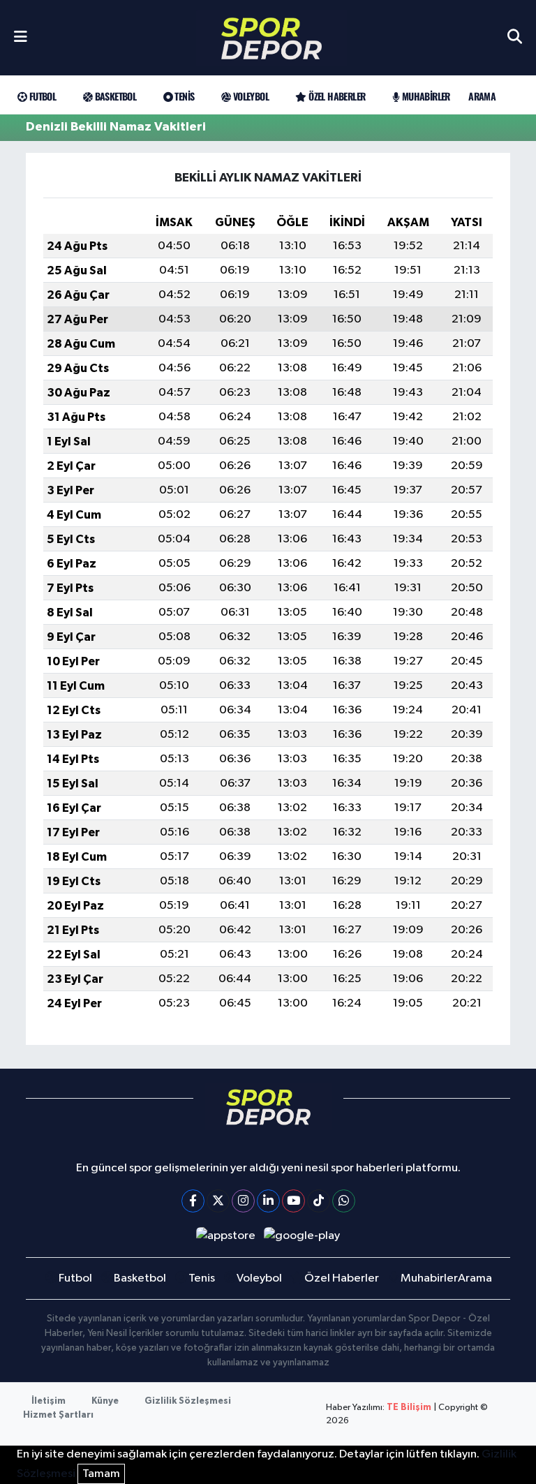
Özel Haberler (335, 96)
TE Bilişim (409, 1407)
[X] (218, 1200)
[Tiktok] (318, 1200)
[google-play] (302, 1236)
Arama (482, 96)
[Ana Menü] (20, 38)
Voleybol (249, 96)
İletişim (48, 1401)
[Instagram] (243, 1200)
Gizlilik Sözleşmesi (187, 1401)
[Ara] (514, 38)
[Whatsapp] (343, 1200)
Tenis (183, 96)
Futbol (41, 96)
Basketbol (114, 96)
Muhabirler (424, 96)
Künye (105, 1401)
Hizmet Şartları (58, 1415)
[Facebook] (192, 1200)
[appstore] (225, 1236)
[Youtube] (293, 1200)
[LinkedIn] (268, 1200)
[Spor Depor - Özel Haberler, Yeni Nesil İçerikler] (271, 38)
